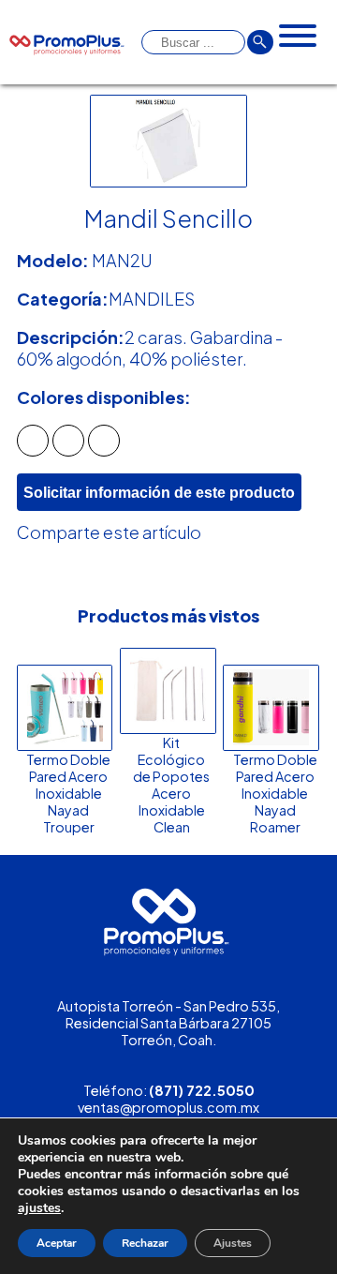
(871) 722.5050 (202, 1090)
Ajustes (232, 1243)
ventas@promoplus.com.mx (168, 1107)
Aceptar (57, 1243)
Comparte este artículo (109, 532)
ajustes (39, 1208)
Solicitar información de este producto (159, 492)
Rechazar (145, 1243)
